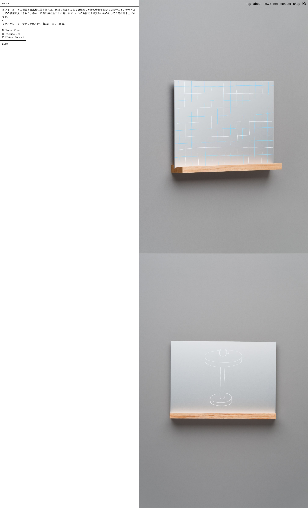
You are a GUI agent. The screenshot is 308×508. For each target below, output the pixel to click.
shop (296, 4)
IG (304, 4)
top (248, 4)
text (275, 4)
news (267, 4)
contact (285, 4)
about (257, 4)
